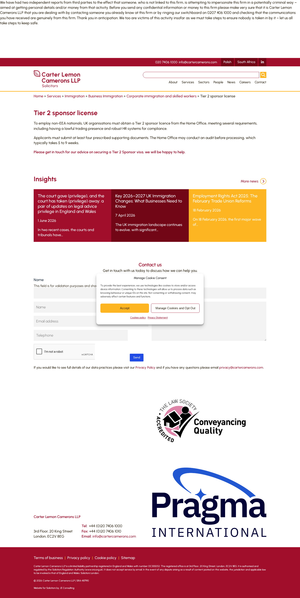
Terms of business (48, 558)
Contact (260, 82)
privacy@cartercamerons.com (241, 367)
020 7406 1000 (166, 62)
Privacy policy (78, 558)
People (218, 82)
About (173, 82)
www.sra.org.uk (94, 569)
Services (188, 82)
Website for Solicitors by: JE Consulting (54, 588)
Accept (124, 308)
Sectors (203, 82)
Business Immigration (105, 96)
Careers (245, 82)
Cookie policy (106, 558)
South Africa (246, 62)
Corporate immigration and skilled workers (162, 96)
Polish (227, 62)
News (231, 82)
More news (250, 181)
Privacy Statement (158, 317)
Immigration (75, 96)
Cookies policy (138, 317)
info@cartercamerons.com (198, 62)
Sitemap (128, 558)
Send (136, 357)
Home (38, 96)
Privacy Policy (145, 367)
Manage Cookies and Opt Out (175, 308)
